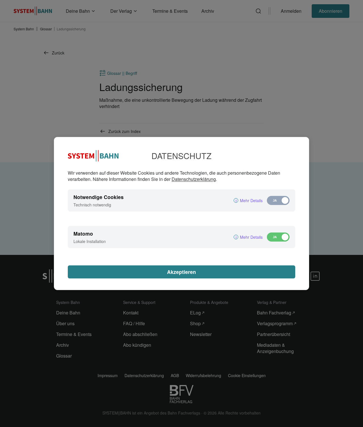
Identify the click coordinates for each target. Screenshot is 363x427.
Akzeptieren (181, 271)
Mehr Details (251, 200)
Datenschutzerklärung (194, 179)
